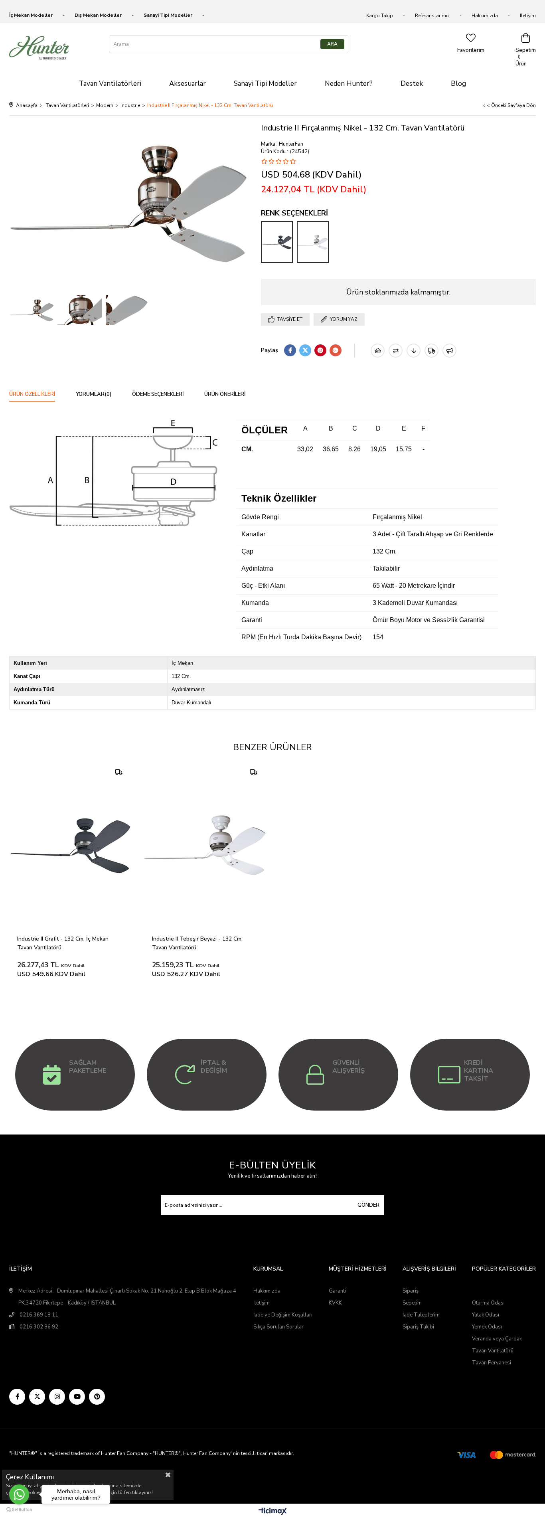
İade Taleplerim (421, 1314)
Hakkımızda (485, 15)
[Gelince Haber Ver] (449, 351)
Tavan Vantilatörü (492, 1350)
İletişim (528, 15)
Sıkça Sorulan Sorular (278, 1326)
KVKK (335, 1303)
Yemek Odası (487, 1326)
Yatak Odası (485, 1314)
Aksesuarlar (187, 83)
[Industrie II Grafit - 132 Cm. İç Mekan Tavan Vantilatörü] (277, 242)
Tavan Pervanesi (491, 1362)
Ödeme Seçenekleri (158, 394)
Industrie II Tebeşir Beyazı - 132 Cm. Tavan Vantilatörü (198, 943)
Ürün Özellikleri (32, 394)
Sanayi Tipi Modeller (265, 83)
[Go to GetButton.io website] (19, 1509)
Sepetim (412, 1303)
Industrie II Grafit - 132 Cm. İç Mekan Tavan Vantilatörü (63, 943)
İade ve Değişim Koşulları (282, 1314)
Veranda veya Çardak (497, 1338)
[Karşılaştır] (396, 351)
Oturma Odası (488, 1303)
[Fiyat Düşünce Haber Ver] (414, 351)
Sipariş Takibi (418, 1326)
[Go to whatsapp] (19, 1494)
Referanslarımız (432, 15)
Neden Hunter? (349, 83)
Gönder (368, 1205)
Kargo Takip (379, 15)
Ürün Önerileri (224, 394)
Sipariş (411, 1291)
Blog (458, 83)
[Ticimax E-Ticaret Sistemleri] (273, 1512)
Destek (412, 83)
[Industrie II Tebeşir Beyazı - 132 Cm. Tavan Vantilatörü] (313, 242)
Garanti (337, 1291)
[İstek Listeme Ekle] (378, 351)
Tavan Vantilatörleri (110, 83)
